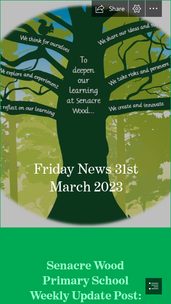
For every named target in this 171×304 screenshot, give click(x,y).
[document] (85, 152)
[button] (110, 8)
